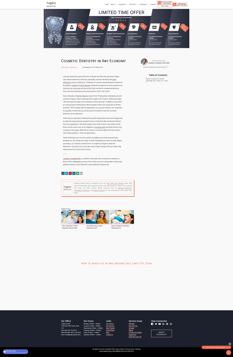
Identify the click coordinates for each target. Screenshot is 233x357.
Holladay (131, 328)
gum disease (85, 85)
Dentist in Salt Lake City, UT (160, 67)
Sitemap (138, 349)
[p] (167, 324)
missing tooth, (100, 127)
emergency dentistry (82, 190)
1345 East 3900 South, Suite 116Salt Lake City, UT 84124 (70, 328)
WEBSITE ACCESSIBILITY (161, 333)
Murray (131, 330)
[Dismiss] (229, 344)
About (113, 4)
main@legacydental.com (73, 335)
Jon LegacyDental (71, 67)
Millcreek (132, 324)
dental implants (99, 190)
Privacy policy (129, 349)
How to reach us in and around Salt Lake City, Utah (157, 80)
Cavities (74, 85)
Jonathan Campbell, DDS (72, 159)
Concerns (143, 4)
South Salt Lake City (135, 337)
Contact (153, 4)
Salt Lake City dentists (115, 183)
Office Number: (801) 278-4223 (71, 332)
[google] (163, 324)
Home (107, 4)
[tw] (156, 324)
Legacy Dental (65, 324)
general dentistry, (125, 188)
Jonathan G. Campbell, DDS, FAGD (159, 63)
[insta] (171, 324)
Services (132, 4)
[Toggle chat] (228, 352)
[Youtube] (159, 324)
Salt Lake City (133, 326)
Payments (122, 4)
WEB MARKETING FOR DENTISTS (123, 351)
